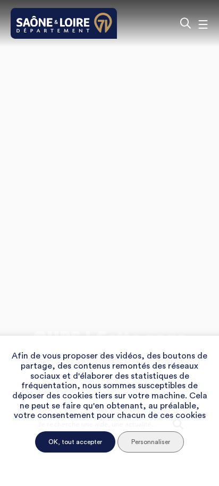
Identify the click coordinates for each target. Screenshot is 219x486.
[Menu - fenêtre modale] (203, 23)
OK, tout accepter (75, 442)
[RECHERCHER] (185, 23)
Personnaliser (150, 442)
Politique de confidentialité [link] (109, 462)
